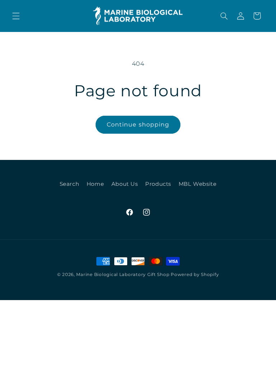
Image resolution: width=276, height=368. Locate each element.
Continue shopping (138, 124)
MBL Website (198, 184)
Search (69, 184)
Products (158, 184)
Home (95, 184)
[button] (16, 16)
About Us (124, 184)
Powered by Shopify (195, 274)
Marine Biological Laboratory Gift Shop (122, 274)
